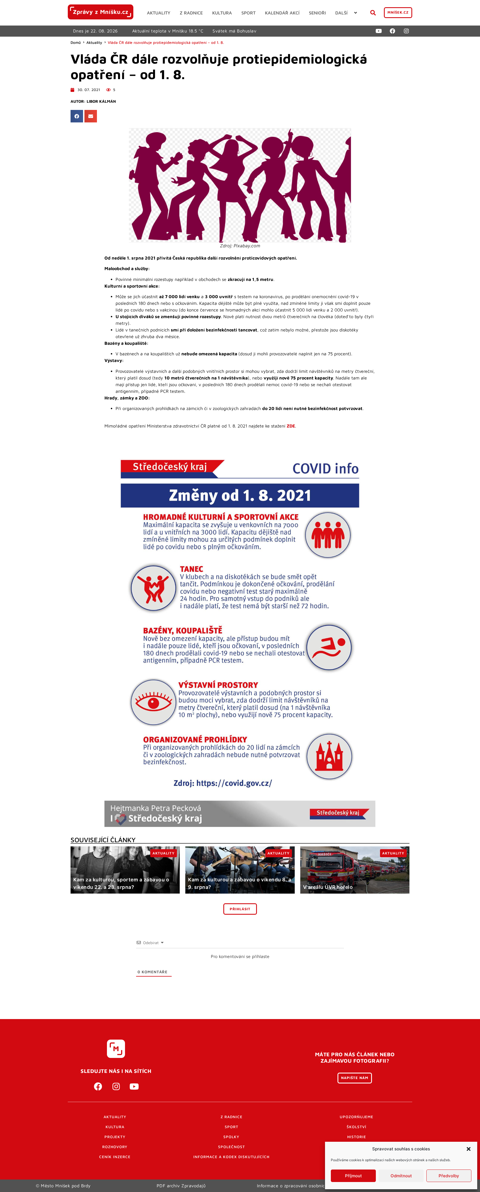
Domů (76, 42)
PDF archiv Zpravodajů (181, 1185)
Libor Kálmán (101, 101)
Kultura (115, 1127)
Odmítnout (401, 1175)
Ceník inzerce (115, 1157)
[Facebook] (392, 31)
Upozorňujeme (356, 1117)
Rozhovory (115, 1147)
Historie (356, 1137)
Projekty (115, 1137)
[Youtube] (378, 31)
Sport (231, 1127)
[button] (468, 1149)
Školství (356, 1127)
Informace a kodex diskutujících (231, 1157)
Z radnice (231, 1117)
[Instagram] (406, 31)
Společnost (231, 1147)
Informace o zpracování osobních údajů (299, 1185)
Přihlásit (240, 909)
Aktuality (94, 42)
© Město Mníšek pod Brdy (63, 1185)
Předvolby (449, 1175)
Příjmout (353, 1175)
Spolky (231, 1137)
